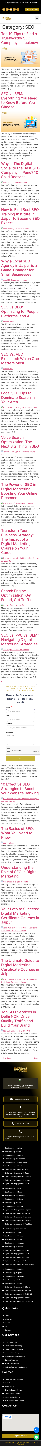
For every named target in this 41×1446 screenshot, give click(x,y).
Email (8, 716)
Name (8, 707)
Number (9, 724)
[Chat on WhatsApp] (36, 1437)
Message (9, 732)
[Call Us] (36, 1430)
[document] (20, 723)
